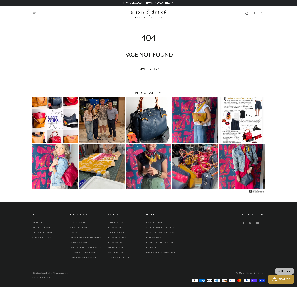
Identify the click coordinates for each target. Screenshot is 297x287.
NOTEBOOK (115, 252)
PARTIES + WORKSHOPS (161, 232)
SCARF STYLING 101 (82, 252)
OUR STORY (115, 227)
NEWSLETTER (78, 242)
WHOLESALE (154, 237)
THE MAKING (116, 232)
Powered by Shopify (41, 277)
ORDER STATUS (42, 237)
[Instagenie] (256, 192)
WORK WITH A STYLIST (160, 242)
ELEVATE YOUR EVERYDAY (86, 247)
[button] (247, 13)
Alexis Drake (46, 273)
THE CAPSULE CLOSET (84, 257)
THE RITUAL (116, 222)
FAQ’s (73, 232)
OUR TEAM (115, 242)
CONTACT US (78, 227)
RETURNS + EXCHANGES (85, 237)
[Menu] (34, 13)
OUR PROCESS (117, 237)
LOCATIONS (77, 222)
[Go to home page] (148, 13)
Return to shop (148, 69)
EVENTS (151, 247)
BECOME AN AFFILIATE (160, 252)
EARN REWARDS (42, 232)
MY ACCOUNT (41, 227)
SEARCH (37, 222)
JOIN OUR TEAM (118, 257)
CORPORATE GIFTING (160, 227)
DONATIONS (154, 222)
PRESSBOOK (115, 247)
